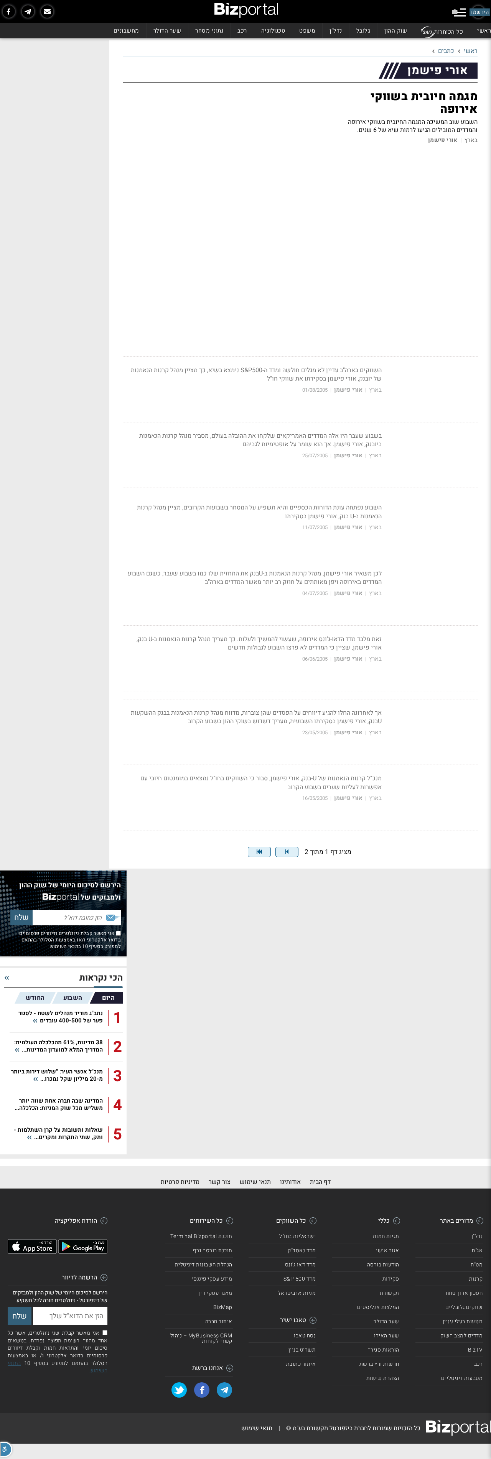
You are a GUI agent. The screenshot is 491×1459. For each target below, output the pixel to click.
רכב (242, 30)
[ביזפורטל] (246, 10)
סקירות (390, 1279)
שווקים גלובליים (464, 1307)
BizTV (475, 1350)
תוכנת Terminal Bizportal (201, 1236)
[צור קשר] (47, 11)
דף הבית (320, 1182)
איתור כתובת (301, 1364)
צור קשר (220, 1182)
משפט (307, 30)
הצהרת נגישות (382, 1378)
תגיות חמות (386, 1236)
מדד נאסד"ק (302, 1250)
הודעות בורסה (383, 1265)
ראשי (484, 30)
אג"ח (477, 1250)
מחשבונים (126, 30)
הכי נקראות (101, 978)
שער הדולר (167, 30)
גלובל (363, 30)
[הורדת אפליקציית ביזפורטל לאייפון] (32, 1251)
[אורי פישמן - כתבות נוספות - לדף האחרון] (259, 852)
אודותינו (290, 1182)
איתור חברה (218, 1321)
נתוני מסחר (209, 30)
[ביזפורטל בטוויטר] (179, 1390)
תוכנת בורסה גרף (212, 1250)
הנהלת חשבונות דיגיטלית (203, 1265)
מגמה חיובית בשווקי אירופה (424, 103)
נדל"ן (336, 30)
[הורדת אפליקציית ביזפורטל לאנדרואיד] (82, 1251)
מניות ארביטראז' (297, 1293)
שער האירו (386, 1336)
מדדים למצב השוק (461, 1336)
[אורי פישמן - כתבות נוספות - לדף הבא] (286, 852)
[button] (6, 1449)
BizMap (222, 1307)
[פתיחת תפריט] (460, 12)
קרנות (476, 1279)
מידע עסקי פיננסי (212, 1279)
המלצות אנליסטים (378, 1307)
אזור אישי (387, 1250)
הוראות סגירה (383, 1350)
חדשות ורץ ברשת (379, 1364)
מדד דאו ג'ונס (300, 1265)
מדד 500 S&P (299, 1279)
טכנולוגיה (273, 30)
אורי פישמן (442, 140)
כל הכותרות (448, 32)
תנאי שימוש (255, 1182)
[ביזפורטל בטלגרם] (28, 11)
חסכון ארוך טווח (464, 1293)
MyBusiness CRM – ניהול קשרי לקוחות (201, 1338)
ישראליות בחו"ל (297, 1236)
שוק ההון (395, 30)
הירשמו (480, 12)
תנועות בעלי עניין (463, 1321)
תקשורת (389, 1293)
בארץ (471, 140)
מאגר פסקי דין (215, 1293)
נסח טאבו (305, 1336)
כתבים (446, 51)
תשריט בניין (302, 1350)
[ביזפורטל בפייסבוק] (9, 11)
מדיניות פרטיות (180, 1182)
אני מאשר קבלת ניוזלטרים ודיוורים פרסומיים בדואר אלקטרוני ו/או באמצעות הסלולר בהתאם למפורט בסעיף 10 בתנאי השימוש (70, 940)
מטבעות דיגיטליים (462, 1378)
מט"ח (477, 1265)
